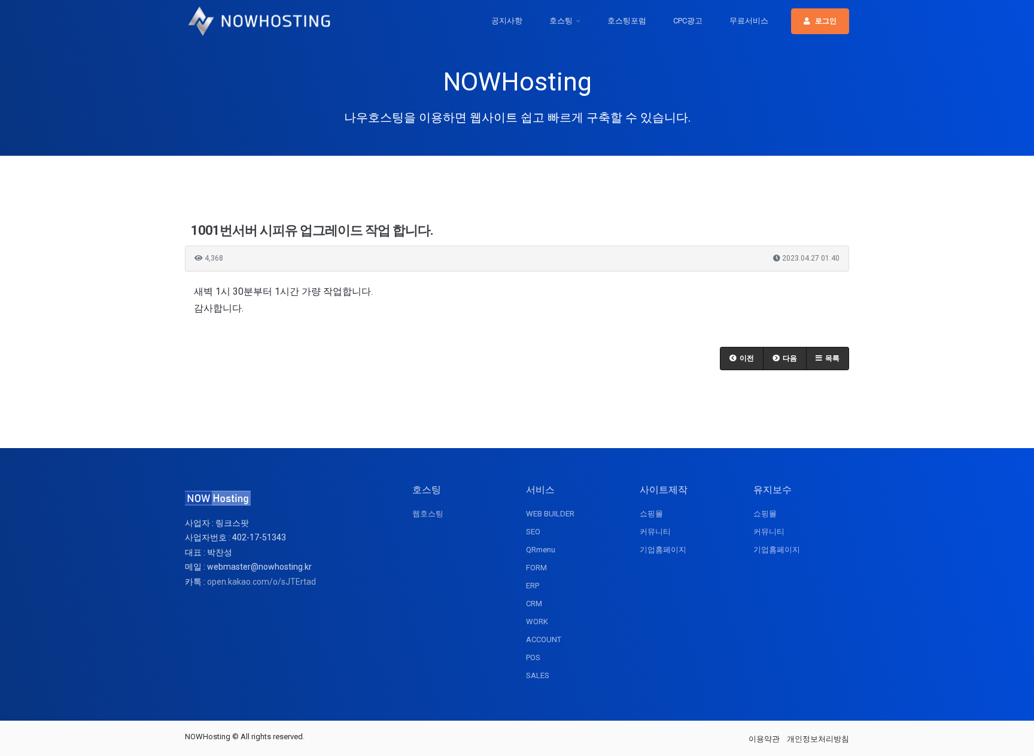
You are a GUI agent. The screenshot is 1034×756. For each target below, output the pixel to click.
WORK (537, 621)
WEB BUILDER (550, 513)
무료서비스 (748, 20)
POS (533, 657)
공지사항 (506, 20)
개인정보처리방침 (818, 738)
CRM (534, 603)
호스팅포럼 (626, 20)
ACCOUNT (543, 639)
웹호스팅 (427, 513)
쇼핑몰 (651, 513)
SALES (537, 675)
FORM (536, 567)
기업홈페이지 (663, 549)
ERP (532, 585)
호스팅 (561, 20)
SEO (533, 531)
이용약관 (764, 738)
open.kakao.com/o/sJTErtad (261, 581)
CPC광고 (687, 20)
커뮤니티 (655, 531)
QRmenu (540, 549)
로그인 (826, 21)
